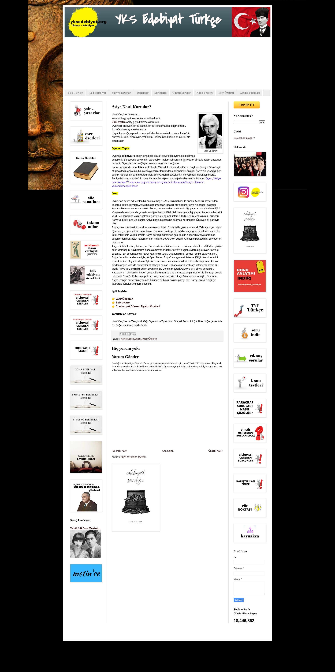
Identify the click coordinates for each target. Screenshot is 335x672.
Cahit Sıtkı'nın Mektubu (85, 528)
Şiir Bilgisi (160, 92)
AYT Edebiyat (97, 92)
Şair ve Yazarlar (121, 92)
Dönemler (142, 92)
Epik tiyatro (119, 121)
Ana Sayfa (167, 450)
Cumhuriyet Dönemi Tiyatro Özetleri (138, 306)
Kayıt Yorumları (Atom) (133, 456)
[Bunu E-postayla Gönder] (121, 334)
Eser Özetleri (226, 92)
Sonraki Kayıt (120, 450)
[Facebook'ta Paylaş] (131, 334)
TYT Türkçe (75, 92)
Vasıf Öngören (124, 298)
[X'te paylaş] (128, 334)
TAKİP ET (246, 105)
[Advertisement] (167, 63)
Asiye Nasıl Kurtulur (131, 339)
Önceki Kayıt (215, 450)
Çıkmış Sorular (181, 92)
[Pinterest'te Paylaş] (134, 334)
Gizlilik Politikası (250, 92)
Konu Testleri (204, 92)
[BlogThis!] (124, 334)
